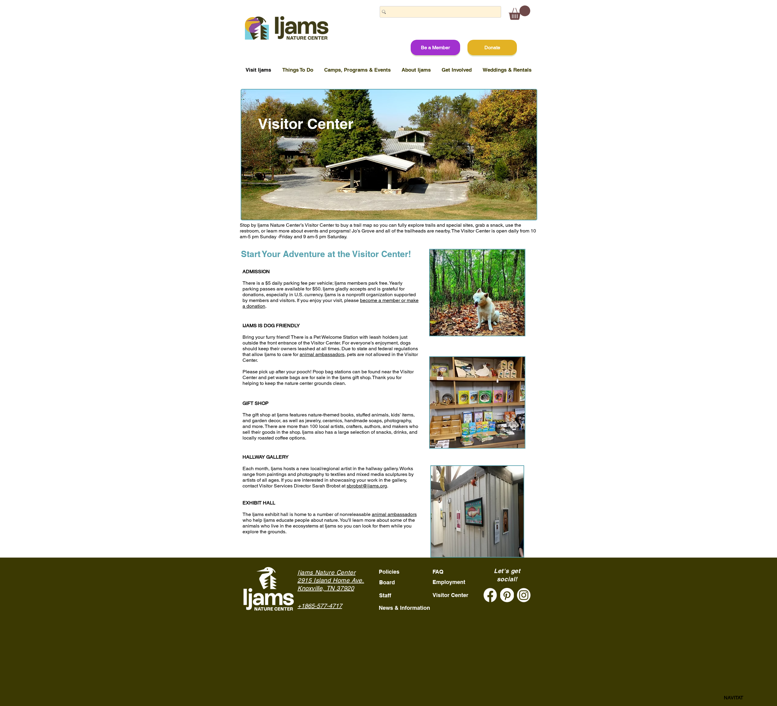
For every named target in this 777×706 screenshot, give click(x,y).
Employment (449, 582)
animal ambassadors (322, 354)
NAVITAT (733, 698)
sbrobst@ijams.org (367, 486)
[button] (519, 12)
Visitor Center (450, 595)
